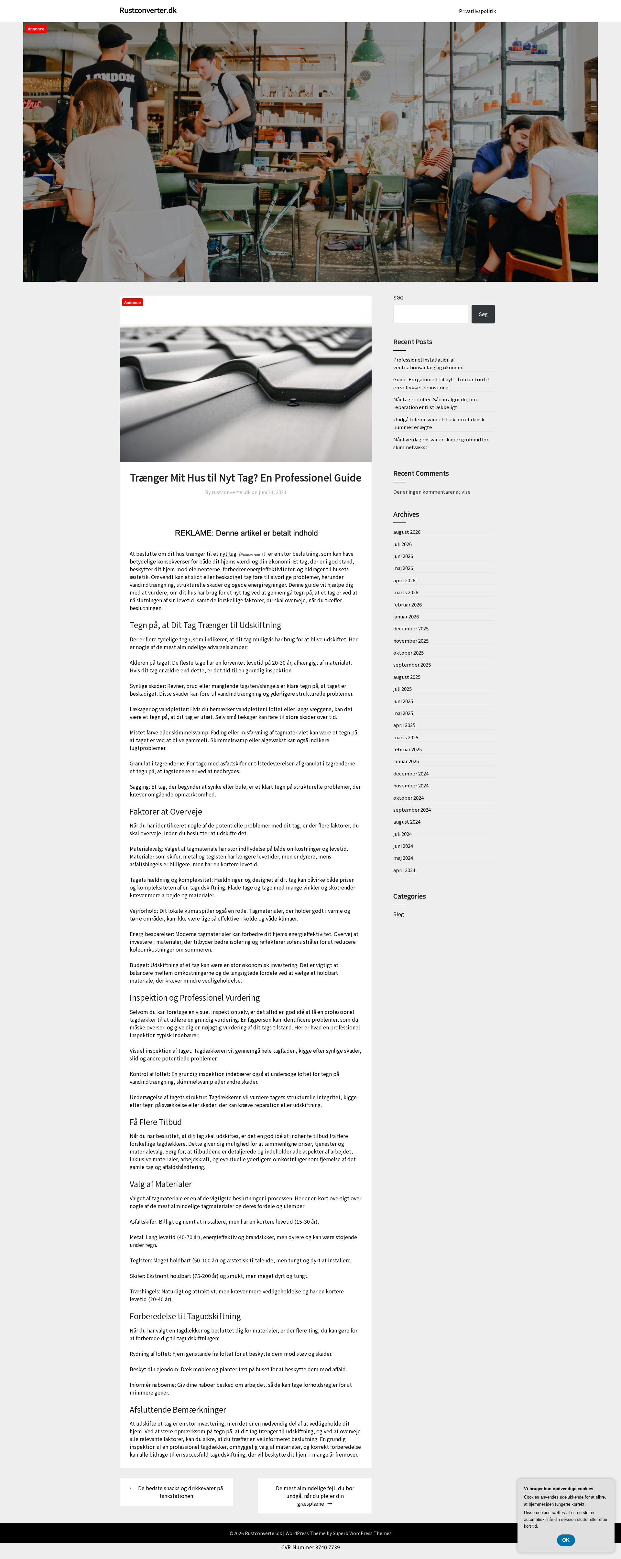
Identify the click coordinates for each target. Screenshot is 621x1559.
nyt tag (228, 553)
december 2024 (411, 773)
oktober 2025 (408, 652)
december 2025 (411, 628)
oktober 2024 (408, 797)
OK (566, 1540)
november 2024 (411, 785)
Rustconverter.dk (148, 10)
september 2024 (412, 809)
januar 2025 (406, 761)
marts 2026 (405, 592)
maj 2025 (403, 713)
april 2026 (404, 580)
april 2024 (404, 870)
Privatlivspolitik (477, 10)
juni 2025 (403, 701)
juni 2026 (403, 556)
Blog (398, 914)
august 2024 (406, 821)
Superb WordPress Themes (362, 1533)
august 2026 (406, 531)
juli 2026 (402, 544)
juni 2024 (403, 845)
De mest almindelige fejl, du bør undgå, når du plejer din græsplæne (315, 1495)
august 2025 (406, 676)
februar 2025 (407, 749)
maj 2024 (403, 857)
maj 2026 (403, 567)
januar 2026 (406, 616)
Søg (398, 297)
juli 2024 (402, 833)
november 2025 (411, 640)
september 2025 (412, 664)
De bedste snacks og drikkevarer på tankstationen (180, 1492)
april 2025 (404, 725)
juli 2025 (402, 688)
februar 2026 (407, 604)
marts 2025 (405, 737)
